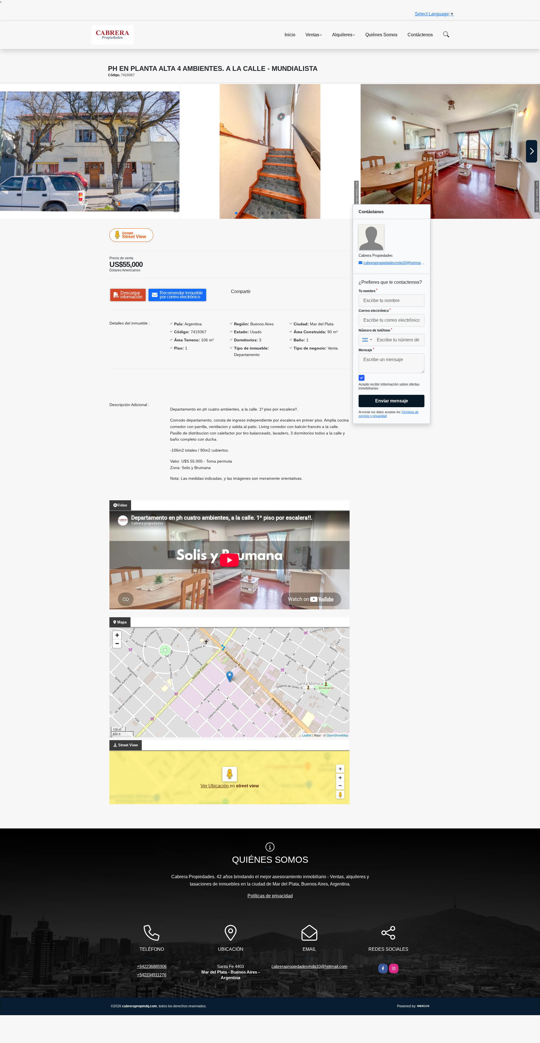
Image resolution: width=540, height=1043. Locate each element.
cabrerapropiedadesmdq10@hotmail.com (396, 263)
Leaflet (306, 735)
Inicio (290, 34)
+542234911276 (151, 974)
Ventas (312, 34)
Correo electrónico (375, 310)
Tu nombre (368, 291)
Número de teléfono (375, 330)
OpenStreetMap (337, 735)
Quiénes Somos (381, 34)
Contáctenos (420, 34)
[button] (236, 213)
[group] (89, 151)
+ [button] (117, 635)
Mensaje (366, 350)
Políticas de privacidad (270, 895)
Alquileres (342, 34)
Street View (134, 235)
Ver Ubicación (215, 785)
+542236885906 (151, 966)
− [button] (117, 643)
